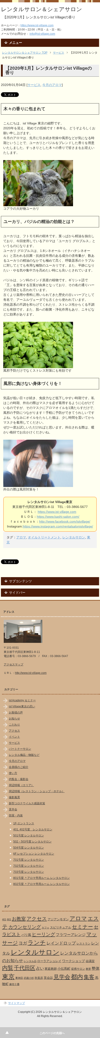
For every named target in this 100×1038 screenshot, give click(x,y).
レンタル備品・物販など (24, 755)
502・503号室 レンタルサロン (32, 841)
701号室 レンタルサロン (28, 859)
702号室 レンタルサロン (28, 865)
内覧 (7, 968)
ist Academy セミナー (22, 700)
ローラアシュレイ (49, 961)
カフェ (45, 927)
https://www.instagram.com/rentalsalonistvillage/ (58, 526)
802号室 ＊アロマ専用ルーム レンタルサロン (41, 884)
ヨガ (23, 943)
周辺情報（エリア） (21, 785)
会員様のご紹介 (18, 767)
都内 (77, 976)
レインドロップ (61, 943)
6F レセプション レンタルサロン (33, 853)
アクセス (14, 730)
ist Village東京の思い (22, 706)
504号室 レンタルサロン (28, 847)
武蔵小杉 (29, 977)
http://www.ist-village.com (31, 673)
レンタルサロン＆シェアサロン (41, 9)
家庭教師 (51, 968)
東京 (8, 976)
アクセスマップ (13, 664)
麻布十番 (14, 984)
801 (9, 919)
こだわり (14, 724)
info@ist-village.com (42, 33)
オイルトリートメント (44, 537)
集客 (89, 977)
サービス (33, 85)
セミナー (82, 927)
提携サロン (78, 968)
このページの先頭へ (52, 1033)
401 (4, 919)
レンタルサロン (73, 537)
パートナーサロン (20, 748)
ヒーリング (43, 934)
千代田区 (24, 968)
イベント (14, 736)
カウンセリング (24, 926)
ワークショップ (73, 961)
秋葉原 (39, 978)
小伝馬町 (63, 968)
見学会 (13, 809)
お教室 (19, 918)
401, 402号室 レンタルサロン (32, 829)
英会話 (48, 978)
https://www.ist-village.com (36, 25)
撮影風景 (14, 797)
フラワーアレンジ (71, 935)
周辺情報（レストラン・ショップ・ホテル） (37, 791)
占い (40, 968)
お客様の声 (16, 712)
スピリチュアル (60, 927)
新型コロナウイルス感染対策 (27, 803)
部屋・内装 (16, 815)
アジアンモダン (58, 919)
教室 (88, 968)
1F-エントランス (23, 823)
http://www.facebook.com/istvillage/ (64, 521)
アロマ (21, 537)
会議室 (90, 961)
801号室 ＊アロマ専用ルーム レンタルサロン (41, 878)
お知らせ (14, 718)
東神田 (19, 977)
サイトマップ (16, 1003)
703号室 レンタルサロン (28, 872)
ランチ (37, 942)
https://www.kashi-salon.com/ (58, 516)
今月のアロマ (52, 85)
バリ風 (26, 935)
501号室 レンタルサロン (28, 835)
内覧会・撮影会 (18, 779)
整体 (96, 968)
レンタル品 (30, 961)
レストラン (83, 943)
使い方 (13, 773)
